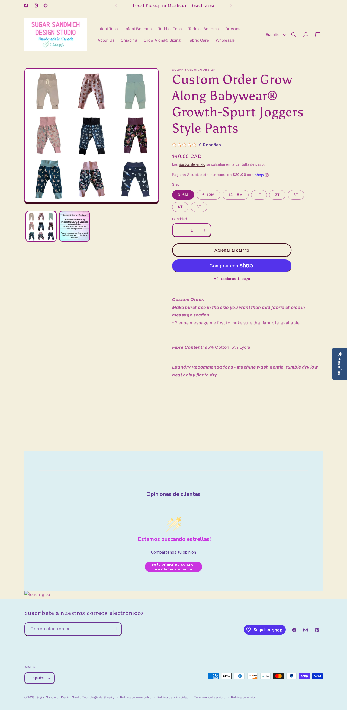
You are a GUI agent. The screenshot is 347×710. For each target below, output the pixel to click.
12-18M (235, 195)
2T (277, 195)
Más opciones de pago (232, 279)
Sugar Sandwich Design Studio (59, 697)
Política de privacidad (172, 697)
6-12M (208, 195)
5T (199, 207)
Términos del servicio (210, 697)
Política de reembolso (136, 697)
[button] (294, 35)
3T (296, 195)
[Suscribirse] (115, 629)
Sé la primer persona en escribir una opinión (173, 567)
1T (259, 195)
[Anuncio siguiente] (231, 5)
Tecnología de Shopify (98, 697)
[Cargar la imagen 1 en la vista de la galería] (41, 226)
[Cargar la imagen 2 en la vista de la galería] (74, 226)
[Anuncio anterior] (116, 5)
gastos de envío (192, 164)
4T (180, 207)
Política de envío (243, 697)
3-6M (183, 195)
